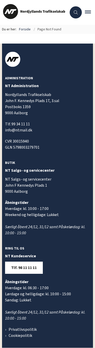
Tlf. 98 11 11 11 (24, 267)
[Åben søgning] (76, 12)
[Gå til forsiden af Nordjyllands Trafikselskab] (33, 12)
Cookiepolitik (20, 335)
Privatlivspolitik (23, 329)
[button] (90, 12)
